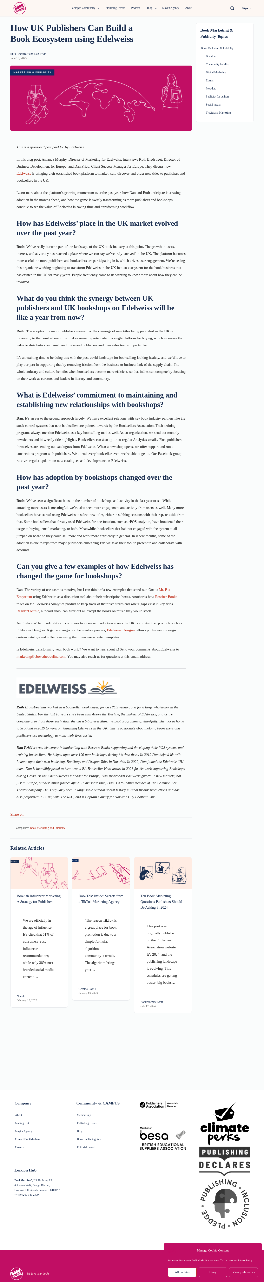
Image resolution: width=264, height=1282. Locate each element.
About (18, 1115)
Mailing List (22, 1123)
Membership (84, 1115)
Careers (19, 1147)
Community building (217, 64)
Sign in (246, 8)
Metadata (211, 88)
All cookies (182, 1272)
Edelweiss (23, 173)
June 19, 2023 (18, 58)
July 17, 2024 (148, 1006)
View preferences (243, 1272)
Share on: (17, 814)
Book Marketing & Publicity (217, 48)
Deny (212, 1272)
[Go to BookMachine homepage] (19, 8)
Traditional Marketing (218, 112)
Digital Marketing (216, 72)
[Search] (232, 8)
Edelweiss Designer (121, 630)
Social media (213, 104)
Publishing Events (87, 1123)
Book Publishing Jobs (89, 1139)
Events (209, 80)
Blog (79, 1131)
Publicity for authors (217, 96)
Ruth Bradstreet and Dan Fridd (28, 53)
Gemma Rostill (87, 988)
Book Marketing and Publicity (47, 827)
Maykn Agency (23, 1131)
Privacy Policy (245, 1260)
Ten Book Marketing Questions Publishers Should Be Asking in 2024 (161, 901)
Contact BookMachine (27, 1139)
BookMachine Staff (151, 1001)
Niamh (21, 996)
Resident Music (27, 611)
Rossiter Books (166, 597)
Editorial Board (85, 1147)
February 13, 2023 (27, 1000)
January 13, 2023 (88, 993)
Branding (211, 56)
